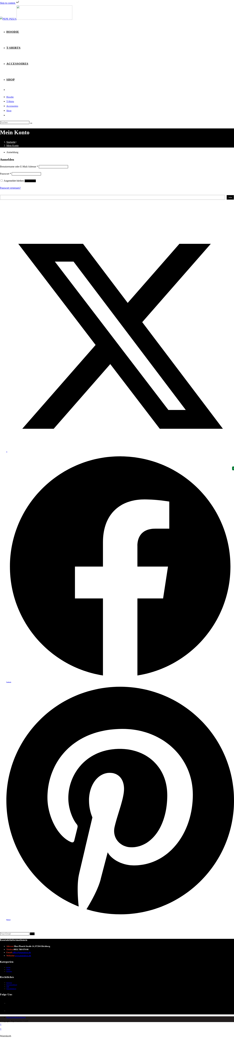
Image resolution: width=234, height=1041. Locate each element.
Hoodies (8, 967)
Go (32, 934)
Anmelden (30, 181)
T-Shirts (10, 101)
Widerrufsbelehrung (11, 988)
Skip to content (8, 3)
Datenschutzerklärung (11, 984)
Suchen (2, 193)
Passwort (5, 173)
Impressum (9, 982)
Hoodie (10, 97)
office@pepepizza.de (22, 952)
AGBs (7, 986)
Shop (8, 110)
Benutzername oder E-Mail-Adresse (19, 166)
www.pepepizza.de (23, 955)
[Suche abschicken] (31, 123)
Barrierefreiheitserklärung (16, 1017)
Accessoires (12, 106)
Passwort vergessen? (10, 188)
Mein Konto (12, 145)
